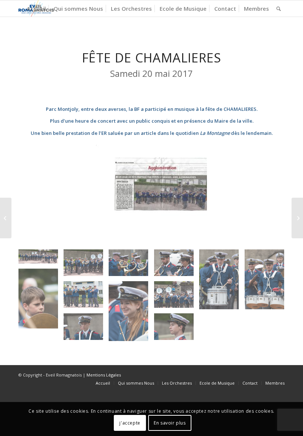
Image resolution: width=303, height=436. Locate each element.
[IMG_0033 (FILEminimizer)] (176, 297)
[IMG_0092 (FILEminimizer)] (267, 281)
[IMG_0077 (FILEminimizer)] (131, 313)
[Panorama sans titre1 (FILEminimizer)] (41, 259)
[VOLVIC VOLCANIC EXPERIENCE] (297, 218)
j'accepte (129, 423)
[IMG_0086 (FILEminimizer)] (86, 329)
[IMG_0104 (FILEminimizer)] (176, 329)
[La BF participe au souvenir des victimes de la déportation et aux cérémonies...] (5, 218)
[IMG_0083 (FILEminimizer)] (176, 265)
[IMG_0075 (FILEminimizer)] (41, 301)
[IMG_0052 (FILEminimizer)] (86, 265)
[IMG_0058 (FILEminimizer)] (131, 265)
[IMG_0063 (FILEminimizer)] (86, 297)
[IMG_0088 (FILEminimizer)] (221, 281)
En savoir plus (169, 423)
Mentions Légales (103, 375)
